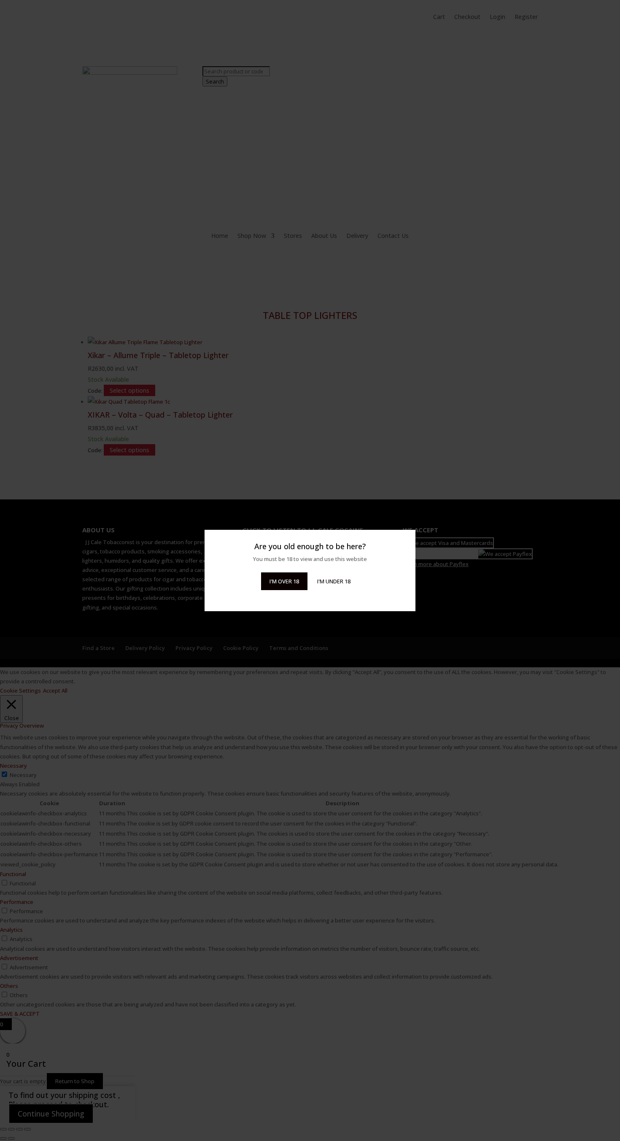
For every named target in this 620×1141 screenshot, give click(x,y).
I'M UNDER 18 (333, 581)
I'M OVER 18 (284, 581)
